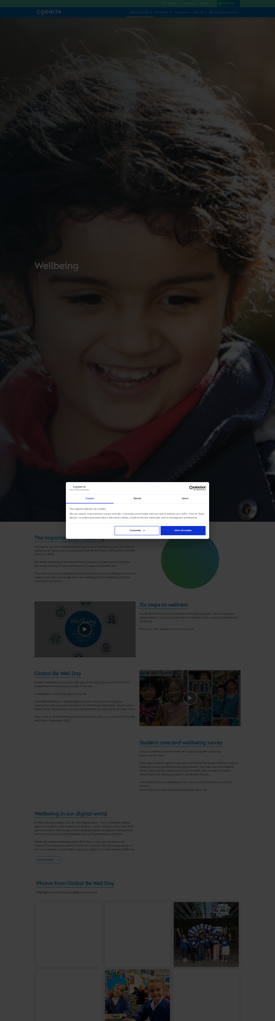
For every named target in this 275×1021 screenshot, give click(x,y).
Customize (135, 530)
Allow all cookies (183, 530)
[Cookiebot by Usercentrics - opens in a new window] (192, 488)
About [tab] (185, 498)
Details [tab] (137, 498)
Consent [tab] (89, 498)
